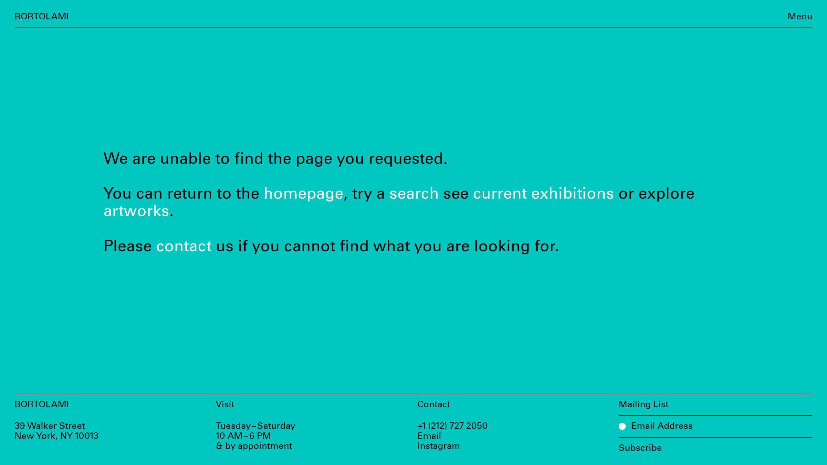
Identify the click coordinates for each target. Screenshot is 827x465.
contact (184, 246)
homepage (303, 194)
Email (429, 436)
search (414, 194)
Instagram (438, 446)
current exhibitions (543, 194)
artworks (136, 211)
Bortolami (42, 16)
